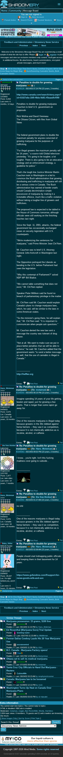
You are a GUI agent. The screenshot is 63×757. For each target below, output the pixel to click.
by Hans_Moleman (43, 627)
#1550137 (20, 549)
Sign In (24, 17)
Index (35, 45)
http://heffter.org (25, 374)
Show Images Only (9, 718)
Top (60, 383)
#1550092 (20, 500)
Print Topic (35, 718)
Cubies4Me (22, 673)
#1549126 (20, 88)
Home (4, 10)
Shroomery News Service (46, 42)
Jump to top (7, 591)
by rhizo (39, 647)
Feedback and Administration (18, 42)
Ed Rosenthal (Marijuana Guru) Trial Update (29, 630)
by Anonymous (42, 656)
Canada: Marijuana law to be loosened (26, 679)
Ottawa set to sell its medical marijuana (26, 659)
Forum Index (10, 20)
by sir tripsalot (41, 697)
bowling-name (23, 633)
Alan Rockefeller (31, 711)
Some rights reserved (48, 749)
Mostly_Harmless (46, 711)
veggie (21, 711)
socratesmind (23, 645)
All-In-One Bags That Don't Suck (22, 69)
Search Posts (26, 20)
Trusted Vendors (44, 20)
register (53, 55)
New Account (38, 17)
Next (43, 45)
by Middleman (42, 636)
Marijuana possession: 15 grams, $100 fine (28, 621)
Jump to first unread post (13, 80)
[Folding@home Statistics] (7, 569)
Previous (23, 45)
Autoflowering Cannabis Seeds (40, 71)
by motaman (41, 665)
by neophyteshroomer (45, 676)
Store (59, 20)
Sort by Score (24, 718)
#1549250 (20, 393)
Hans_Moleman (44, 448)
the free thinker (44, 497)
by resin (39, 685)
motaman (41, 390)
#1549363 (20, 452)
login (41, 55)
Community (15, 10)
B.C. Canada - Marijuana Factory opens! (27, 650)
